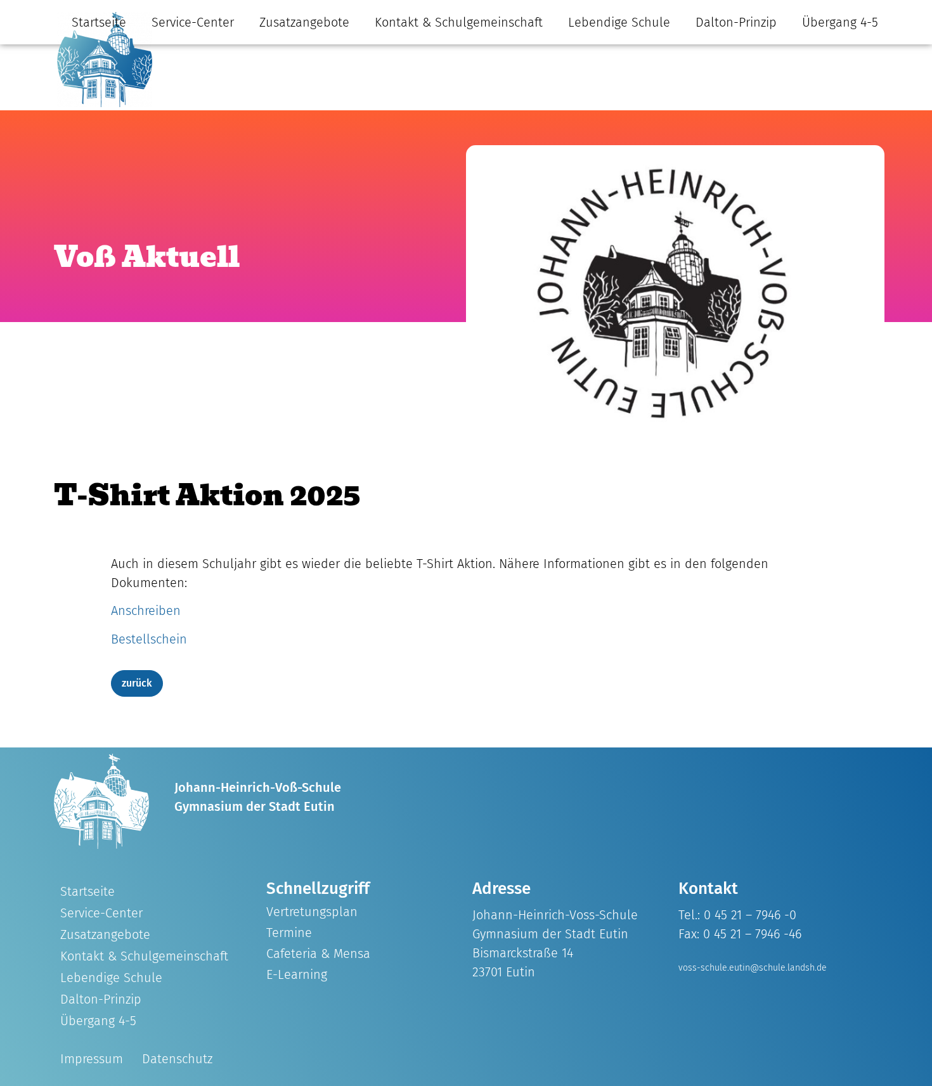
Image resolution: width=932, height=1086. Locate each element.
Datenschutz (177, 1058)
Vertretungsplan (312, 911)
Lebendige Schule (619, 22)
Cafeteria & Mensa (318, 953)
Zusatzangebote (304, 22)
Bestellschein (149, 639)
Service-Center (193, 22)
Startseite (99, 22)
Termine (289, 932)
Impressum (91, 1058)
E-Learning (296, 974)
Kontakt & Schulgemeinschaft (459, 22)
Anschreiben (146, 610)
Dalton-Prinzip (736, 22)
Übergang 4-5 (840, 22)
